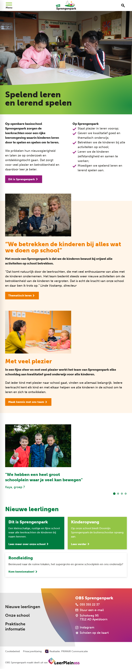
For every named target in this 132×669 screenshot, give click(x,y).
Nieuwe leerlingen (22, 606)
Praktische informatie (15, 627)
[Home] (66, 5)
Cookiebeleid (12, 651)
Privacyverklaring (32, 651)
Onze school (17, 615)
